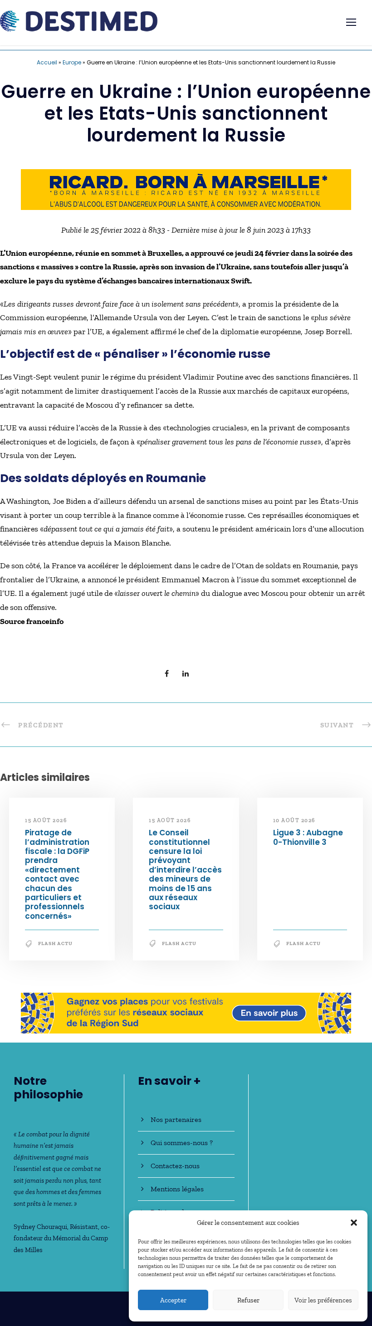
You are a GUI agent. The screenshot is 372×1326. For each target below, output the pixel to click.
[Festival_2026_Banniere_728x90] (186, 1012)
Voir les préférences (323, 1300)
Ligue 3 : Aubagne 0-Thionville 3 (308, 837)
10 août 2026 (294, 820)
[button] (353, 1222)
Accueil (47, 62)
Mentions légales (177, 1189)
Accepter (173, 1300)
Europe (72, 62)
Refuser (248, 1300)
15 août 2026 (46, 820)
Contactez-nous (175, 1165)
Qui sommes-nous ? (182, 1142)
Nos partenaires (176, 1119)
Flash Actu (55, 943)
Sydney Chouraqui (40, 1227)
